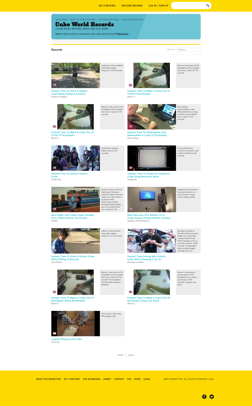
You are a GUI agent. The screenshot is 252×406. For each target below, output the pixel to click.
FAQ (129, 379)
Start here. (123, 33)
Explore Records (132, 6)
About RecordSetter (48, 379)
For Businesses (91, 379)
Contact (119, 379)
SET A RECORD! (107, 6)
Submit (107, 379)
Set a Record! (72, 379)
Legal (147, 379)
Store (137, 379)
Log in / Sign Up (158, 6)
